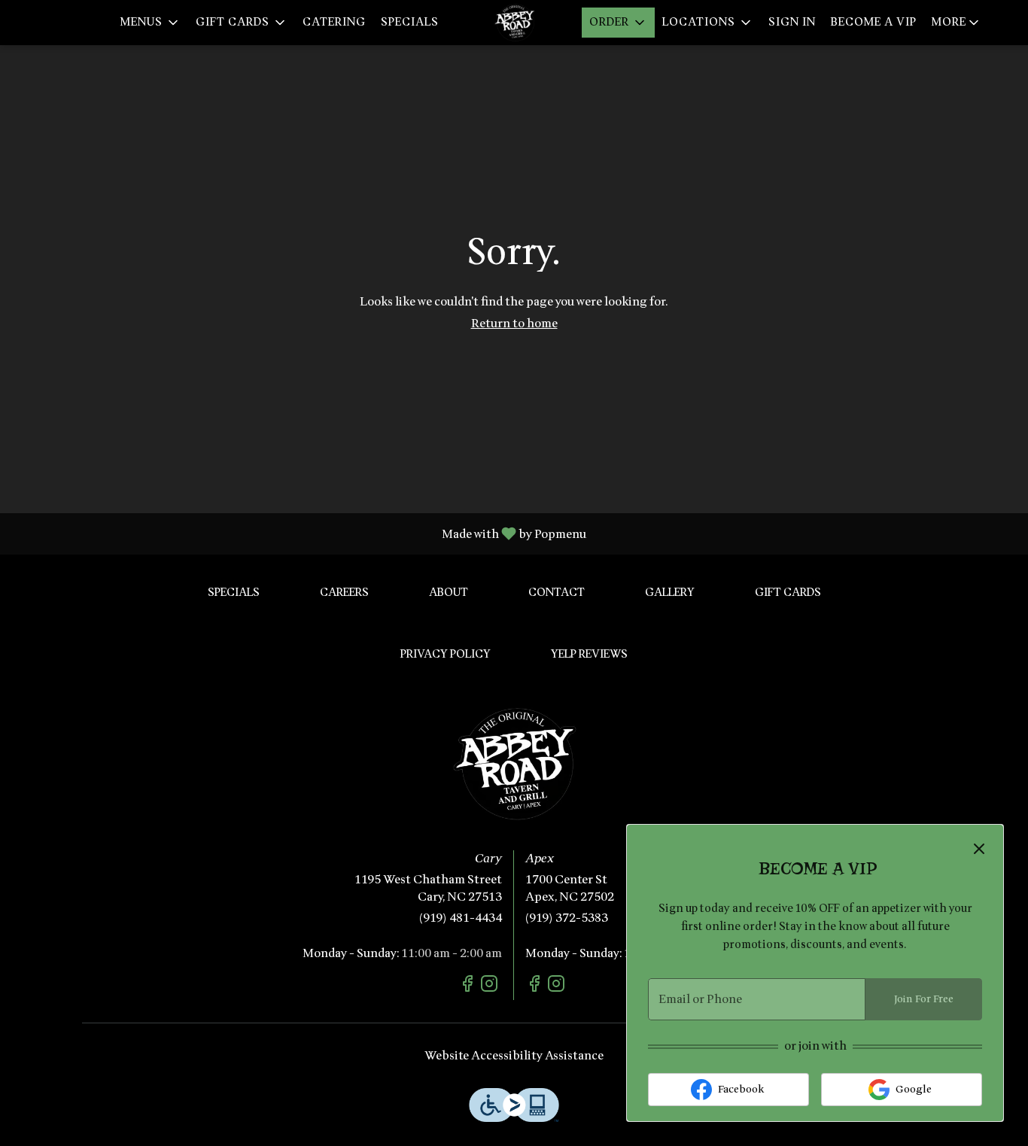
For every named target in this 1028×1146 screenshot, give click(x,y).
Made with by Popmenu (298, 533)
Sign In (792, 22)
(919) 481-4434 (460, 918)
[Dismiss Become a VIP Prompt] (979, 849)
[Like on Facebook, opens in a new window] (469, 986)
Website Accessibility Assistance (514, 1056)
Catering (334, 22)
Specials (410, 22)
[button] (150, 23)
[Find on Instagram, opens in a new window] (491, 986)
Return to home (514, 324)
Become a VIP (874, 22)
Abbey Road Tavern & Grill (514, 763)
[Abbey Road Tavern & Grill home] (514, 22)
